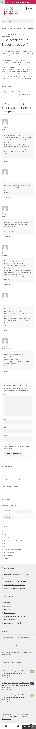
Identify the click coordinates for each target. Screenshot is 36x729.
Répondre (5, 161)
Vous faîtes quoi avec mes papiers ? (14, 588)
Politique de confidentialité (12, 623)
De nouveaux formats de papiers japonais (16, 574)
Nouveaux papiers (9, 552)
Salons (6, 558)
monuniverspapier (20, 34)
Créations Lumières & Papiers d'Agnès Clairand (16, 541)
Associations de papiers (10, 538)
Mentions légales (9, 619)
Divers (10, 28)
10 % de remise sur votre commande (15, 581)
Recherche (18, 726)
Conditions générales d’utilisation (14, 616)
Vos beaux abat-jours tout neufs (13, 578)
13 (33, 727)
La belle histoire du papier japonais (13, 549)
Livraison (7, 609)
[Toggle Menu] (2, 2)
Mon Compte (8, 606)
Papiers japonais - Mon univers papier (18, 2)
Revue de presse (8, 555)
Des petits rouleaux (9, 92)
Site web (6, 435)
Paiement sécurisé (9, 613)
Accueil (6, 28)
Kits (5, 546)
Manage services (26, 726)
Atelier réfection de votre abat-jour (14, 585)
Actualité (6, 535)
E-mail (6, 427)
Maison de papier (28, 53)
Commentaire (9, 395)
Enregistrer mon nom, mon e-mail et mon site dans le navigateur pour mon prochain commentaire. (17, 446)
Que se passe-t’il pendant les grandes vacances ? (26, 93)
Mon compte (6, 726)
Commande (7, 603)
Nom (6, 419)
